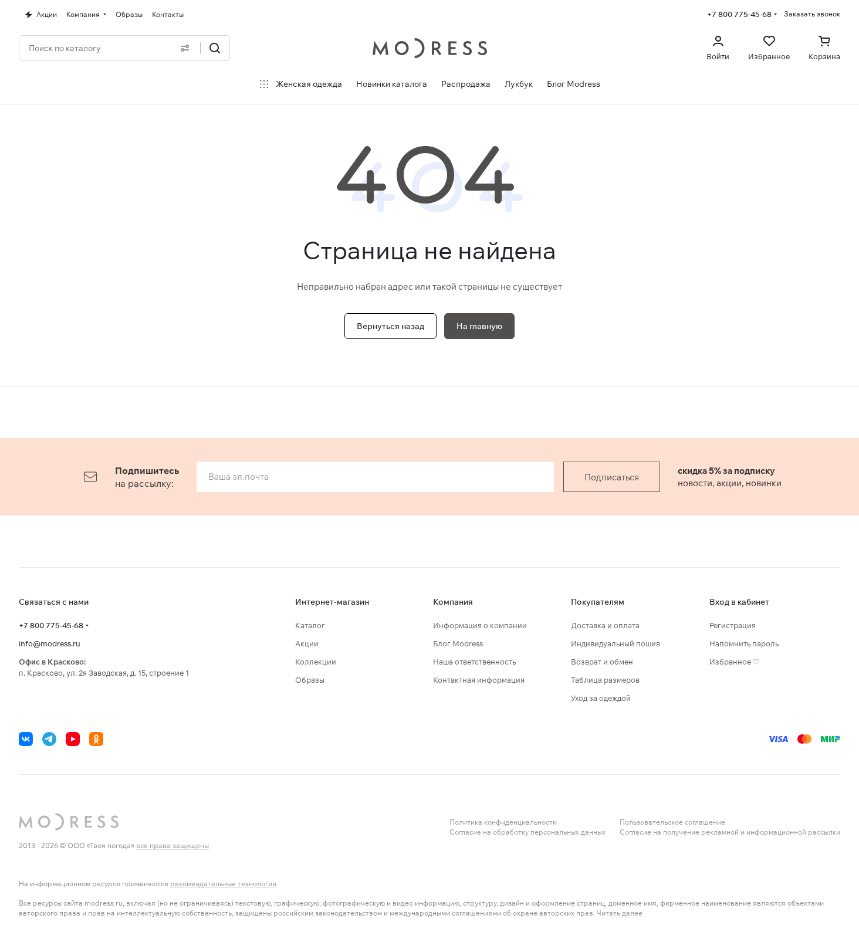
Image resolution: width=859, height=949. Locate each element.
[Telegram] (49, 739)
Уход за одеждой (601, 698)
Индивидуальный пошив (615, 643)
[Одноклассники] (96, 739)
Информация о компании (480, 625)
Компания (453, 601)
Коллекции (315, 661)
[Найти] (214, 48)
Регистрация (732, 625)
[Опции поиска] (185, 48)
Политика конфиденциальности (503, 822)
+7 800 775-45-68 (739, 14)
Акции (307, 643)
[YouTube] (73, 739)
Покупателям (597, 601)
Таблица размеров (605, 679)
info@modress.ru (49, 643)
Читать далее (619, 913)
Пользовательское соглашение (672, 822)
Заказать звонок (812, 13)
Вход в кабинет (739, 601)
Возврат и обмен (602, 661)
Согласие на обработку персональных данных (527, 832)
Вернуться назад (390, 326)
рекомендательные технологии (223, 883)
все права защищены (172, 845)
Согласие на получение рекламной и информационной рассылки (730, 832)
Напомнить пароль (744, 643)
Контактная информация (479, 679)
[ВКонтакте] (26, 739)
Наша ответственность (474, 661)
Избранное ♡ (734, 661)
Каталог (310, 625)
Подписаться (611, 477)
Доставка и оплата (605, 625)
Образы (309, 679)
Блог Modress (458, 643)
